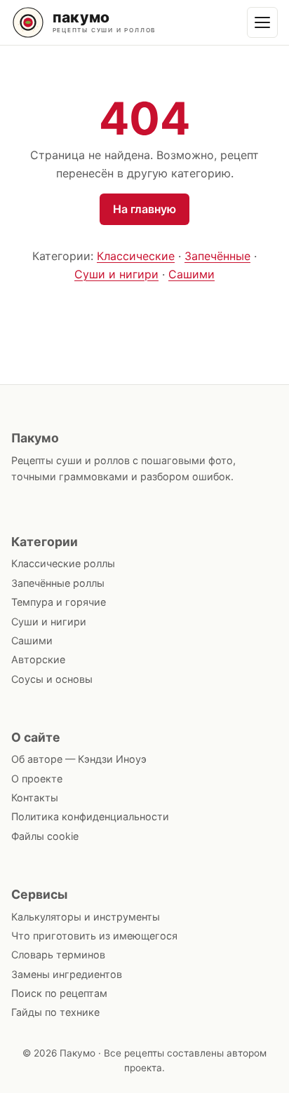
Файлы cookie (45, 836)
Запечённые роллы (58, 583)
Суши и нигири (116, 274)
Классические (136, 256)
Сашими (191, 274)
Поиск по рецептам (59, 993)
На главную (144, 209)
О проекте (36, 779)
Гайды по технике (55, 1012)
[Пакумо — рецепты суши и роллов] (95, 22)
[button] (262, 22)
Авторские (38, 659)
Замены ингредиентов (66, 974)
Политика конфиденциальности (90, 816)
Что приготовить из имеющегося (94, 936)
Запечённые (217, 256)
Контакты (34, 797)
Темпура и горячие (58, 602)
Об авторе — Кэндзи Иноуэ (79, 759)
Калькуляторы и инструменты (85, 917)
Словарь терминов (58, 954)
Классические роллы (63, 563)
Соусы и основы (52, 679)
